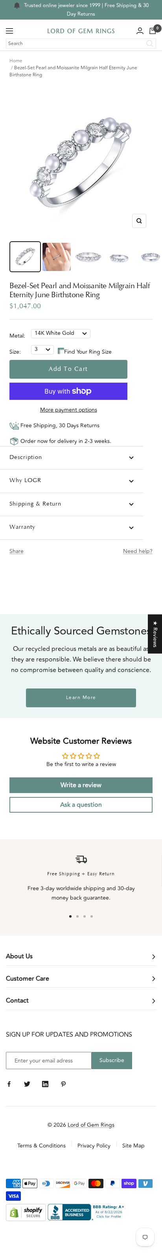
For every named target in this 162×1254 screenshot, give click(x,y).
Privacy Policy (93, 1146)
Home (15, 61)
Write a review (81, 785)
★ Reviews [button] (155, 634)
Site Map (133, 1146)
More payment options (68, 410)
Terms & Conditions (41, 1146)
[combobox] (81, 43)
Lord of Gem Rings (91, 1125)
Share (16, 551)
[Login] (140, 30)
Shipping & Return (35, 504)
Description (25, 458)
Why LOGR (25, 481)
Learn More (81, 697)
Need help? (138, 551)
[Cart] (152, 30)
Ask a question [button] (81, 804)
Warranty (22, 527)
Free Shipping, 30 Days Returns (59, 425)
